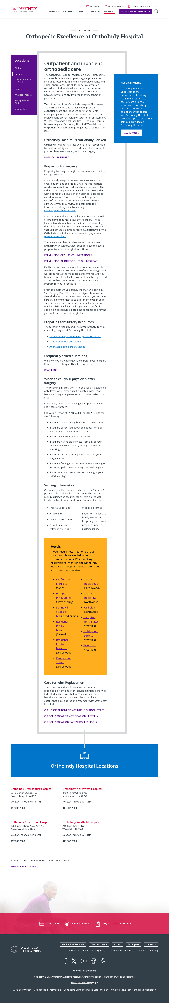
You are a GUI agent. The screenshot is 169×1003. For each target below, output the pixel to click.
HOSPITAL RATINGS (55, 157)
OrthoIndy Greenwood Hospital (31, 822)
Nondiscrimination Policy (122, 950)
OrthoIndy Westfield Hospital (81, 822)
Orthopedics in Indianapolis (47, 989)
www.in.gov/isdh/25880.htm (60, 210)
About (117, 944)
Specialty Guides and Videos (65, 341)
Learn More (131, 132)
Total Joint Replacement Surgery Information (75, 336)
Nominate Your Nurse (24, 80)
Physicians (68, 11)
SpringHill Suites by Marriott (62, 612)
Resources (95, 11)
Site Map (154, 950)
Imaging (19, 89)
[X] (74, 961)
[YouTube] (83, 961)
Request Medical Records (144, 6)
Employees (133, 944)
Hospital (19, 74)
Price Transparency (78, 950)
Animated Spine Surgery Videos (67, 346)
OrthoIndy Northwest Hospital (82, 789)
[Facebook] (65, 961)
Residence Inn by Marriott (62, 626)
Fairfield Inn (90, 607)
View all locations (23, 866)
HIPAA (142, 950)
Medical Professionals (73, 944)
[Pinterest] (103, 961)
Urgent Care (21, 109)
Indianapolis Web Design (81, 982)
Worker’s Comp (99, 944)
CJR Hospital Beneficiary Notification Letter (74, 710)
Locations (109, 11)
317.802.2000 (31, 951)
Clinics (18, 68)
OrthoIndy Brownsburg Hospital (31, 789)
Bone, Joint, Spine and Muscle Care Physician (86, 989)
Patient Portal (116, 6)
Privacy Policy (98, 950)
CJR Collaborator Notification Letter (70, 716)
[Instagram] (93, 961)
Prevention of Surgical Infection (67, 255)
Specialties (53, 11)
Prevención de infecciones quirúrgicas (70, 261)
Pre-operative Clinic (22, 102)
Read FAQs (50, 370)
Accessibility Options (86, 970)
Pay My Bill (96, 6)
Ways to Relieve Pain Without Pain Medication (133, 989)
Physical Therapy (23, 94)
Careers (82, 11)
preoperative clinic (55, 236)
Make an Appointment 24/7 (134, 11)
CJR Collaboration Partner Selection (69, 722)
